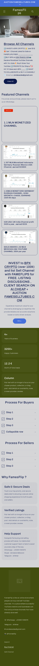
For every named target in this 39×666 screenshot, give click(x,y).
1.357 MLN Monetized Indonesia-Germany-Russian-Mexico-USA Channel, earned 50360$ (18, 165)
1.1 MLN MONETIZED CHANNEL (17, 124)
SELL (19, 321)
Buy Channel (9, 647)
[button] (4, 11)
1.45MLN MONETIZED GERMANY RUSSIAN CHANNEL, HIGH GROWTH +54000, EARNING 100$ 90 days (19, 194)
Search (7, 642)
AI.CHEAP (18, 289)
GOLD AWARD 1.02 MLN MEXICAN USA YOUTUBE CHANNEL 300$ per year (15, 249)
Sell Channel (9, 652)
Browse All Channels (19, 44)
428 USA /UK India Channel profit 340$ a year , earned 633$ (19, 223)
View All (10, 81)
